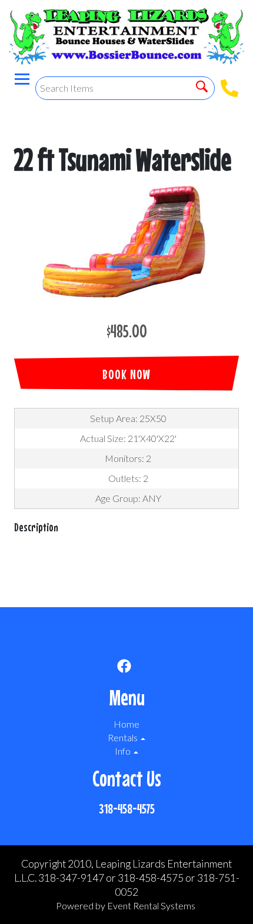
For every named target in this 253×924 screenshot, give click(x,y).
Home (126, 723)
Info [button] (123, 750)
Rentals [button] (123, 737)
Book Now (126, 374)
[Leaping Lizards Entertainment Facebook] (124, 668)
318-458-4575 (127, 808)
